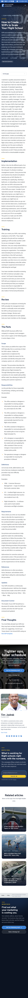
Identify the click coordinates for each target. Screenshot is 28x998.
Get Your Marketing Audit (13, 670)
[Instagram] (4, 1)
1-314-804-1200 (23, 1)
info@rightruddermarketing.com (15, 683)
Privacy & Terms (7, 991)
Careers (17, 965)
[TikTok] (9, 1)
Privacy (14, 779)
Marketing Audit (6, 949)
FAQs (3, 970)
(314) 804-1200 (10, 986)
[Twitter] (7, 1)
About (16, 962)
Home (2, 895)
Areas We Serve (6, 952)
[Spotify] (13, 1)
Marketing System (6, 944)
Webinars (17, 949)
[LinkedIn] (11, 1)
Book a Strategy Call (14, 675)
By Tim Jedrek (14, 58)
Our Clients (4, 965)
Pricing (3, 946)
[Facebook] (6, 1)
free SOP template (6, 633)
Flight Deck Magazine (20, 952)
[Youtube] (2, 1)
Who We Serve (5, 967)
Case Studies (5, 962)
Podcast (17, 946)
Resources (18, 955)
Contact (17, 970)
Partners (17, 967)
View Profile (4, 732)
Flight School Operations (11, 15)
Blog (8, 895)
